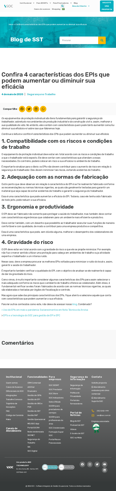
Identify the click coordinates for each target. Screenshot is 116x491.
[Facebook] (22, 109)
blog (74, 304)
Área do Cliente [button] (79, 6)
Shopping (56, 9)
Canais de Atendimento (13, 429)
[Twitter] (29, 109)
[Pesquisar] (102, 40)
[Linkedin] (36, 109)
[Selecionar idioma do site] (63, 9)
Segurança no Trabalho (41, 94)
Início (11, 24)
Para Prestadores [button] (61, 3)
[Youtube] (104, 464)
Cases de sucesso (42, 9)
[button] (62, 6)
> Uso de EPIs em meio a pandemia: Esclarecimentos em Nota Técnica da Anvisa (45, 309)
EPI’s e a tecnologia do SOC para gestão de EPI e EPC (31, 315)
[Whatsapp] (43, 109)
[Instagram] (90, 464)
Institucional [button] (25, 3)
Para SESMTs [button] (42, 3)
